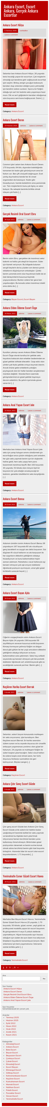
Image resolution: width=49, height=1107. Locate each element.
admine (23, 126)
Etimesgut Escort (13, 1070)
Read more (10, 104)
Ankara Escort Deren (13, 120)
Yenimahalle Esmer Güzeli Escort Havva (23, 876)
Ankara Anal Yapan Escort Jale (18, 405)
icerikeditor (24, 31)
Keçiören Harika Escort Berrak (18, 687)
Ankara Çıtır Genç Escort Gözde (19, 783)
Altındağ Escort (13, 1044)
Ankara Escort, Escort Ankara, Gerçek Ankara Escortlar (21, 10)
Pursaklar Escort (13, 1093)
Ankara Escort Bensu (13, 499)
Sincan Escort (12, 1096)
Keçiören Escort (18, 775)
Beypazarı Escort (13, 1055)
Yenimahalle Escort (20, 960)
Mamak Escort (12, 1084)
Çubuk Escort (12, 1061)
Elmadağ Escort (13, 1064)
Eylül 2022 (10, 1023)
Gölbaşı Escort (12, 1073)
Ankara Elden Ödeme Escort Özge (20, 308)
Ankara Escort (18, 111)
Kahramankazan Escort (16, 1075)
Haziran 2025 (12, 1020)
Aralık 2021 (11, 1032)
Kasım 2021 (11, 1035)
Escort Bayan (29, 299)
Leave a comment (11, 35)
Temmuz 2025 (12, 1017)
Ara (4, 975)
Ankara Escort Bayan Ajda (16, 593)
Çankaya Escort (13, 1058)
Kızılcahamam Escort (15, 1081)
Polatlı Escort (12, 1090)
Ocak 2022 (11, 1029)
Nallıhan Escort (13, 1087)
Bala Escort (11, 1049)
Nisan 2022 (11, 1026)
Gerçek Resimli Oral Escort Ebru (19, 214)
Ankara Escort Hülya (13, 25)
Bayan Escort (17, 299)
